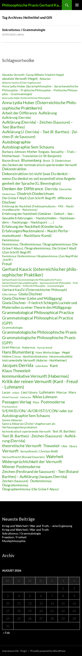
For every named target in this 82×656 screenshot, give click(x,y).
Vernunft (10, 450)
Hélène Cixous (11, 356)
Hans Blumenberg (18, 352)
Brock (46, 160)
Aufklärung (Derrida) (16, 117)
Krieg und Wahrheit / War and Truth (25, 529)
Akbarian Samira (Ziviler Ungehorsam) (21, 82)
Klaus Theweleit (16, 370)
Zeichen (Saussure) (15, 481)
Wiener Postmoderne (21, 466)
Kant (54, 365)
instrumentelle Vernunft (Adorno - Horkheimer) (34, 360)
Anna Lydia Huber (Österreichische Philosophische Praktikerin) (39, 105)
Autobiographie (16, 141)
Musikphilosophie (13, 541)
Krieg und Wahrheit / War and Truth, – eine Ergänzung (37, 526)
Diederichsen (9, 194)
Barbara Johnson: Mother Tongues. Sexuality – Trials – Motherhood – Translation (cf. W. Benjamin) (39, 154)
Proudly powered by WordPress (47, 650)
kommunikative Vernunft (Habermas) (35, 375)
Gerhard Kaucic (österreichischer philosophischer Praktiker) (40, 272)
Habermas (28, 347)
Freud (7, 264)
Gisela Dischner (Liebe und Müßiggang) (32, 298)
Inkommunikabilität (61, 356)
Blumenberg (31, 160)
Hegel (66, 352)
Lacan (6, 392)
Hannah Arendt (44, 347)
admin (20, 34)
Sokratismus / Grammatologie (23, 30)
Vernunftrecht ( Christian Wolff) (39, 451)
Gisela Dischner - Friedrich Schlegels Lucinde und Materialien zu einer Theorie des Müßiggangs (39, 305)
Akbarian (45, 78)
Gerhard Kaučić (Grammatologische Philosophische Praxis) (32, 279)
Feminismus (10, 240)
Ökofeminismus (41, 481)
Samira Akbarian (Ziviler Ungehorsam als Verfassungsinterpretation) (28, 425)
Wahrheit (54, 456)
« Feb (6, 632)
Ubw (64, 446)
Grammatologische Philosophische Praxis (39, 331)
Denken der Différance (22, 188)
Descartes (65, 189)
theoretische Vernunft (21, 445)
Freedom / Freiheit (14, 537)
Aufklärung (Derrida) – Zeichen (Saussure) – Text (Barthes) (37, 124)
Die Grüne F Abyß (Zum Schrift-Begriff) (29, 198)
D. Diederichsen (61, 160)
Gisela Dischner (30, 294)
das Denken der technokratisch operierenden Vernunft (39, 165)
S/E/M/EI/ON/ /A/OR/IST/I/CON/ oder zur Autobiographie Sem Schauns (37, 413)
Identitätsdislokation (35, 356)
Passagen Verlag (16, 401)
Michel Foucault (10, 397)
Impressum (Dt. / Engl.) (14, 650)
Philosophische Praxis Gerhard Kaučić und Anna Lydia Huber (32, 5)
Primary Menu (77, 5)
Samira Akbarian (12, 420)
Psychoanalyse (9, 406)
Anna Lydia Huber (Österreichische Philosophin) (26, 98)
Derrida (51, 188)
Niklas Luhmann (45, 397)
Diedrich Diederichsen (35, 193)
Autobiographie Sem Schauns (28, 147)
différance (65, 198)
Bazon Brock (11, 160)
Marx (72, 392)
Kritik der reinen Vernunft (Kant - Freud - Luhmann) (40, 384)
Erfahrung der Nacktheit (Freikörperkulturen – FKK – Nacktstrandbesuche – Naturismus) (38, 208)
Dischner (9, 202)
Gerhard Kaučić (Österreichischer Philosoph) (34, 290)
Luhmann (47, 392)
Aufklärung (47, 113)
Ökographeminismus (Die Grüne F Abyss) (30, 489)
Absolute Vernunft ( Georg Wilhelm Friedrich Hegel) (33, 74)
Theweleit (51, 445)
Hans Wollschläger (48, 352)
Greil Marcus (11, 347)
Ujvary (73, 446)
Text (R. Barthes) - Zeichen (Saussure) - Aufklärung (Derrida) (39, 438)
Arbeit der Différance (19, 113)
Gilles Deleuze (9, 294)
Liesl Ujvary (29, 392)
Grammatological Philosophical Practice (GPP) (37, 320)
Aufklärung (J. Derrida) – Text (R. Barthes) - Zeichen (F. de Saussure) (40, 134)
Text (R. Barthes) (64, 431)
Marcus (61, 392)
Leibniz (15, 392)
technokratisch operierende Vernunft (26, 431)
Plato (36, 402)
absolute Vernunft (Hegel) (20, 78)
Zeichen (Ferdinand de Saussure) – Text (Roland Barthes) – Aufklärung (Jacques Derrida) (40, 474)
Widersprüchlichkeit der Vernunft (32, 461)
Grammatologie (12, 327)
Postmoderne (53, 401)
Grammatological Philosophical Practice (38, 312)
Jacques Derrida (17, 365)
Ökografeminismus (15, 485)
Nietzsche (25, 397)
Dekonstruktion (14, 169)
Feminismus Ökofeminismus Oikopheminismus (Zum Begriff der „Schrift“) (40, 257)
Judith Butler (41, 366)
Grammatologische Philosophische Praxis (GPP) (38, 340)
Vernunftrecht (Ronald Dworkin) (23, 457)
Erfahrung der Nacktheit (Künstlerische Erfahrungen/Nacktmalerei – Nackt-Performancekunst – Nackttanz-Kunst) (35, 231)
